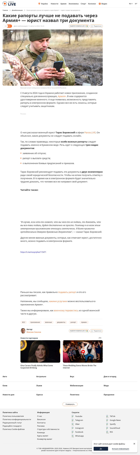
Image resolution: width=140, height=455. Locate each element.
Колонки (92, 4)
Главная (5, 10)
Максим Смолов (34, 332)
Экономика (74, 4)
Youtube (78, 416)
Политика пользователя (13, 416)
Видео (104, 4)
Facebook (79, 432)
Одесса (39, 394)
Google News (115, 420)
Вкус (72, 376)
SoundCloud (115, 428)
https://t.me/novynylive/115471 (33, 252)
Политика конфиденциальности (17, 419)
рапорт (73, 322)
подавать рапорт (67, 292)
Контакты (41, 422)
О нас (39, 416)
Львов (39, 385)
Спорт (83, 4)
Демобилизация (17, 10)
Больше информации (120, 449)
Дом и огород (110, 376)
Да (101, 448)
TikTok (112, 416)
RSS (111, 432)
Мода (106, 385)
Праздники (109, 394)
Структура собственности (48, 429)
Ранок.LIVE (90, 132)
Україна (44, 4)
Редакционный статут (12, 422)
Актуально (41, 376)
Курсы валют (42, 436)
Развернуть (70, 404)
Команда (41, 432)
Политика (74, 394)
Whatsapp (79, 436)
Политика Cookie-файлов (13, 429)
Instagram (79, 428)
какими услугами (58, 301)
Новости (54, 4)
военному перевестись (66, 310)
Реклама (41, 426)
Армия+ (62, 96)
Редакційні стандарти (12, 426)
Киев (5, 385)
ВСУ (23, 322)
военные (48, 322)
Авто (5, 376)
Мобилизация (76, 385)
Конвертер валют (44, 439)
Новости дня (8, 394)
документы (61, 322)
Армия (63, 4)
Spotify (113, 424)
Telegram (79, 420)
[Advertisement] (60, 120)
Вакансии (41, 419)
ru (130, 4)
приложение (35, 322)
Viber (77, 424)
